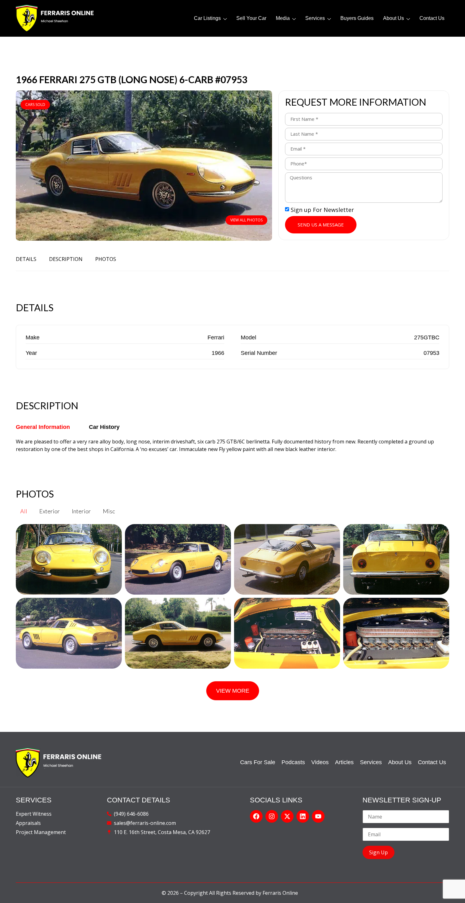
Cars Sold (35, 104)
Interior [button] (81, 511)
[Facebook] (256, 816)
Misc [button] (109, 511)
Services (315, 18)
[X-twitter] (287, 816)
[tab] (43, 427)
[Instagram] (271, 816)
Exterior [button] (49, 511)
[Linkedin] (302, 816)
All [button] (23, 511)
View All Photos (246, 220)
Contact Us (431, 18)
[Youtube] (318, 816)
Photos (105, 259)
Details (26, 259)
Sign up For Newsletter (322, 209)
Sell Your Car (251, 18)
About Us (393, 18)
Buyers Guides (357, 18)
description (66, 259)
